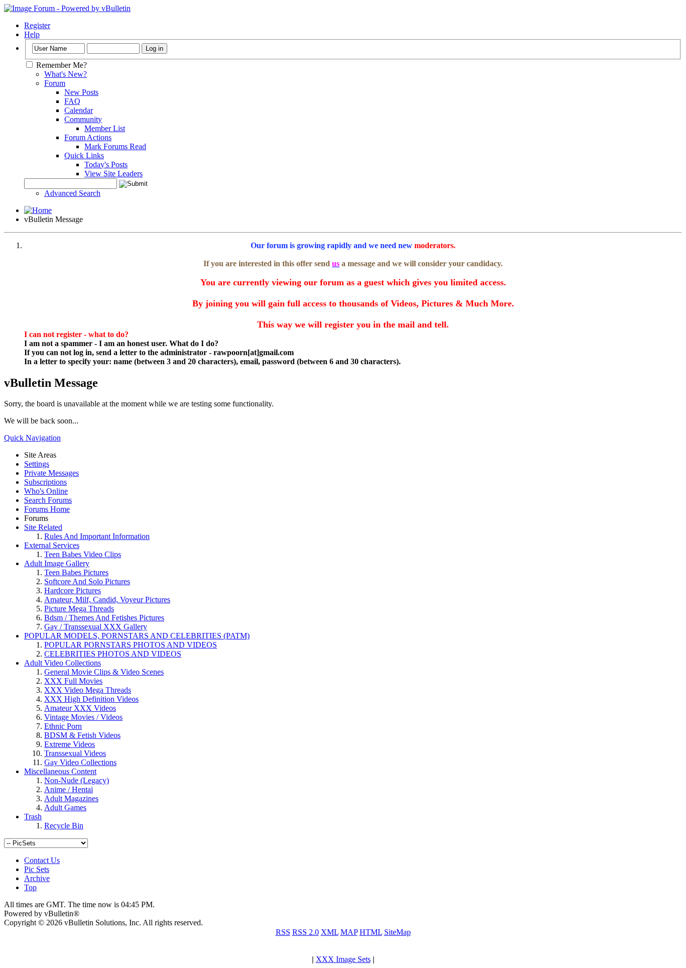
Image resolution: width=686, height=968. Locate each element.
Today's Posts (106, 164)
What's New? (65, 74)
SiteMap (397, 932)
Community (83, 119)
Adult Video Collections (62, 663)
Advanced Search (72, 193)
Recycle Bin (63, 825)
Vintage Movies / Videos (83, 717)
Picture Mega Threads (79, 608)
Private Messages (51, 473)
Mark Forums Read (115, 146)
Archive (37, 878)
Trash (33, 816)
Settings (36, 464)
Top (30, 887)
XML (329, 932)
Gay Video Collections (80, 762)
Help (32, 34)
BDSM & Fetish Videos (82, 735)
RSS (283, 932)
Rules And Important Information (97, 536)
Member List (104, 128)
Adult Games (65, 807)
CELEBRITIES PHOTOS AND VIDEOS (112, 654)
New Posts (81, 92)
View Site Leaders (113, 173)
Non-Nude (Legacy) (76, 780)
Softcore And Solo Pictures (87, 581)
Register (37, 25)
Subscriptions (45, 482)
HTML (371, 932)
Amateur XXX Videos (80, 708)
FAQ (72, 101)
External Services (51, 545)
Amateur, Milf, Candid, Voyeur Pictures (107, 599)
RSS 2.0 (305, 932)
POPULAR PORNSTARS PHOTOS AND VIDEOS (130, 644)
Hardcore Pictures (72, 590)
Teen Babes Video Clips (82, 554)
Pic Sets (36, 869)
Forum (54, 83)
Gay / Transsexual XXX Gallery (95, 626)
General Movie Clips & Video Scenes (104, 672)
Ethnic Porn (63, 726)
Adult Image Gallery (56, 563)
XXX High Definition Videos (91, 699)
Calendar (78, 110)
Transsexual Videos (75, 753)
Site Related (43, 527)
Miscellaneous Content (60, 771)
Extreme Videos (69, 744)
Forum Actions (87, 137)
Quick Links (84, 155)
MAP (349, 932)
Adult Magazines (71, 798)
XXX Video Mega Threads (87, 690)
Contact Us (42, 860)
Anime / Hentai (68, 789)
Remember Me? (60, 65)
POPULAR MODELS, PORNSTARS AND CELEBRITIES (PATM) (137, 635)
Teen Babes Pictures (76, 572)
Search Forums (48, 500)
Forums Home (47, 509)
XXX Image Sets (343, 959)
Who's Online (46, 491)
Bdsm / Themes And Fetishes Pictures (104, 617)
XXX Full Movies (73, 681)
